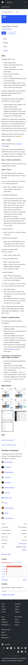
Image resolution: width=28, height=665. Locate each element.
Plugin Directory (5, 6)
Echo (6, 503)
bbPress (4, 635)
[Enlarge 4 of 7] (11, 423)
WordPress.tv (5, 625)
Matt (3, 632)
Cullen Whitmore (9, 518)
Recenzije (5, 42)
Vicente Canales (9, 508)
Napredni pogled (6, 554)
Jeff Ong (7, 492)
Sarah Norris (8, 467)
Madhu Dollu (8, 497)
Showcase (18, 604)
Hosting (3, 609)
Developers (4, 622)
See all (25, 579)
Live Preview (11, 33)
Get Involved (18, 617)
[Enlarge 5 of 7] (24, 390)
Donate (17, 622)
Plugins (17, 609)
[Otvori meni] (25, 2)
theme (24, 546)
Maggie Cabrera (9, 472)
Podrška (5, 50)
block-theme (19, 546)
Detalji (4, 38)
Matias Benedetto (10, 487)
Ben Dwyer (8, 482)
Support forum (14, 349)
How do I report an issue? (8, 444)
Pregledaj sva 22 (23, 543)
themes (24, 549)
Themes (17, 606)
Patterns (17, 612)
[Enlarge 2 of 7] (11, 401)
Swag (17, 625)
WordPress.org (8, 29)
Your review (4, 579)
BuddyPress (5, 637)
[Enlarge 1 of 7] (11, 390)
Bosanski (7, 644)
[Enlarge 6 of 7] (24, 401)
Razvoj (5, 46)
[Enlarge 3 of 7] (11, 412)
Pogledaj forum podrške (8, 594)
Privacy (3, 612)
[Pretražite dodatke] (17, 12)
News (3, 606)
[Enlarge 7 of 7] (24, 413)
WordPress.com (6, 629)
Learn (3, 617)
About (3, 604)
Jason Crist (8, 477)
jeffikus (7, 513)
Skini (3, 33)
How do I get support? (7, 440)
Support (3, 619)
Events (17, 619)
